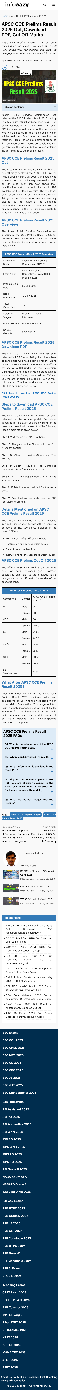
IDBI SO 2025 (11, 1139)
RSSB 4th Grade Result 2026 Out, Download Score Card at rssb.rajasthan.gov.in (29, 959)
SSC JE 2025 (11, 1077)
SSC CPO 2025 (12, 1070)
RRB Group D (11, 1253)
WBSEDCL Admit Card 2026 (36, 899)
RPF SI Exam (11, 1268)
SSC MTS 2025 (13, 1055)
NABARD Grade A (14, 1176)
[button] (44, 5)
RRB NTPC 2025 (13, 1208)
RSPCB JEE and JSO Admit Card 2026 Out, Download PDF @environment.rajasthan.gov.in (29, 929)
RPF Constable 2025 (16, 1238)
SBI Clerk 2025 (12, 1131)
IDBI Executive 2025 (16, 1191)
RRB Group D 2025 (15, 1216)
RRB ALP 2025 (12, 1231)
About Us (6, 1377)
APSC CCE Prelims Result (26, 814)
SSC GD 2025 (11, 1062)
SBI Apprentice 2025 (16, 1124)
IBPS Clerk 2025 (13, 1146)
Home (5, 16)
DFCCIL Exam (11, 1276)
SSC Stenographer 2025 (19, 1092)
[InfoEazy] (17, 5)
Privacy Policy (17, 1380)
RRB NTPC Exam (13, 1246)
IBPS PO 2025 (12, 1154)
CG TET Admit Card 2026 (34, 886)
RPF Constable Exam (16, 1261)
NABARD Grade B (14, 1184)
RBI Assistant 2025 (15, 1109)
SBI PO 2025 (11, 1116)
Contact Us (19, 1377)
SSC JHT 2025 (12, 1085)
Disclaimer (33, 1377)
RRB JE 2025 (11, 1223)
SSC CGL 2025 (12, 1040)
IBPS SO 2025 (12, 1161)
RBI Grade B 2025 (14, 1169)
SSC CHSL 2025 (13, 1047)
